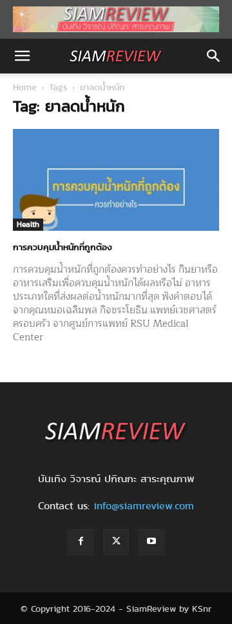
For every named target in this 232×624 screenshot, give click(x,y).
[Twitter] (116, 542)
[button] (22, 56)
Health (28, 224)
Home (25, 87)
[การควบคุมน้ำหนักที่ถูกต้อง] (116, 180)
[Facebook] (80, 542)
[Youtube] (151, 542)
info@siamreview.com (143, 505)
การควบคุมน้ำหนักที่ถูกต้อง (62, 246)
